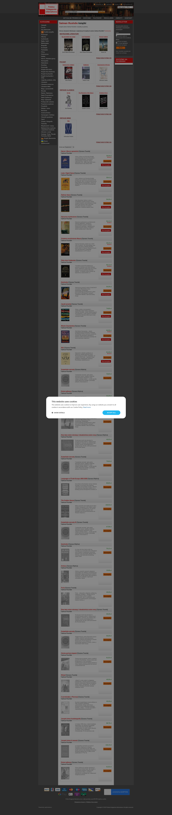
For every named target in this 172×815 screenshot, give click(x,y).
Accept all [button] (111, 413)
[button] (58, 413)
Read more (87, 407)
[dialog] (86, 407)
